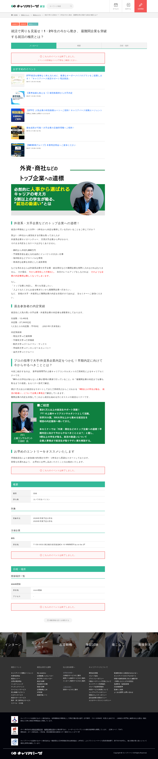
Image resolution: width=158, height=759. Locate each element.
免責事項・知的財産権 (121, 684)
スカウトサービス (17, 695)
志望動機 (65, 644)
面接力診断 (40, 687)
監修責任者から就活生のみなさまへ (126, 673)
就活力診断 (40, 681)
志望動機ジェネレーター (45, 676)
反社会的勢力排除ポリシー (98, 698)
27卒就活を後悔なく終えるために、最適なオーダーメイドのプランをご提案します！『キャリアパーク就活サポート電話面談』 (64, 77)
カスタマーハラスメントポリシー (100, 700)
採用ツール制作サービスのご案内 (74, 678)
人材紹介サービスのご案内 (72, 675)
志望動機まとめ (42, 689)
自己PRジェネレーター (44, 678)
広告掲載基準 (118, 687)
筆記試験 (92, 644)
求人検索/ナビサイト (18, 692)
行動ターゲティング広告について (100, 681)
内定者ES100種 (42, 684)
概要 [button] (79, 45)
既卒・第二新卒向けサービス (20, 700)
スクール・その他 (17, 703)
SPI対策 (39, 692)
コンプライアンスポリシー (98, 692)
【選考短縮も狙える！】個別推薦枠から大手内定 (49, 92)
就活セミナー (15, 678)
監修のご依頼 (118, 689)
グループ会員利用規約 (96, 687)
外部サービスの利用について (98, 689)
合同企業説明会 (16, 681)
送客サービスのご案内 (70, 689)
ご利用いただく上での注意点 (123, 681)
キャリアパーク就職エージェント (22, 673)
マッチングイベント (17, 687)
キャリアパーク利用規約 (97, 684)
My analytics (41, 673)
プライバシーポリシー (96, 678)
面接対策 (144, 644)
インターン (13, 644)
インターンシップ (17, 684)
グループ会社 (93, 676)
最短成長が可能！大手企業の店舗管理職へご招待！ (50, 127)
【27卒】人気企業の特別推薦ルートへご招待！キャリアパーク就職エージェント (64, 110)
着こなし (118, 644)
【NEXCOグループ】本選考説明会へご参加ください (51, 145)
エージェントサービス (18, 689)
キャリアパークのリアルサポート (125, 676)
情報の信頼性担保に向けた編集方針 (126, 678)
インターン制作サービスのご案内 (74, 681)
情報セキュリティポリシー (98, 695)
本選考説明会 (15, 676)
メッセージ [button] (34, 45)
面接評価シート (42, 695)
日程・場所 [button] (124, 45)
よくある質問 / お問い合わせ (123, 692)
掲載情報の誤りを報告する (59, 620)
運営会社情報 (93, 673)
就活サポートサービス (18, 698)
